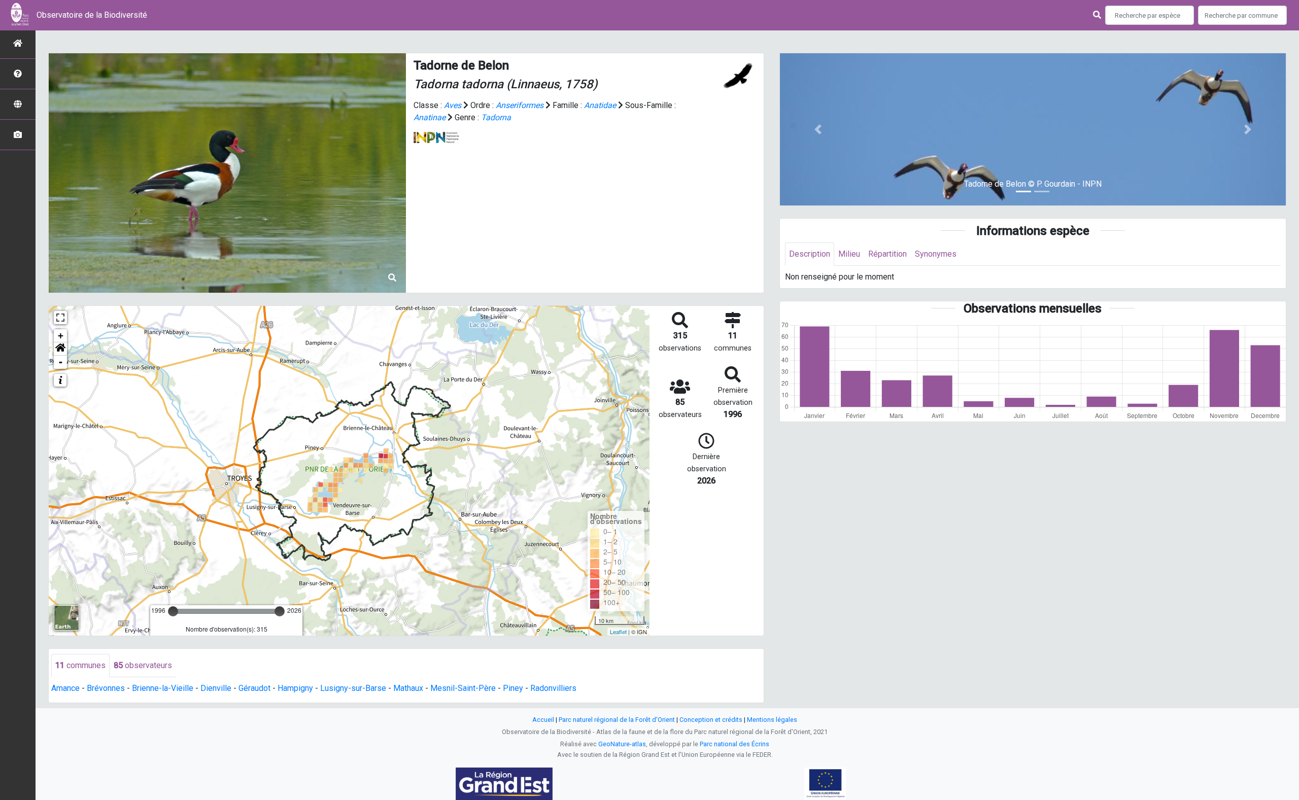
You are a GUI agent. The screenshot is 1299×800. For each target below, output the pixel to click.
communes (80, 665)
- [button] (60, 362)
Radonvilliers (553, 688)
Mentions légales (772, 719)
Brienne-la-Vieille (162, 688)
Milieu (849, 254)
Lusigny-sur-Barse (353, 688)
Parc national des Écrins (734, 744)
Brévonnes (106, 688)
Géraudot (254, 688)
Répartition (887, 254)
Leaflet (618, 632)
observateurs (143, 665)
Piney (513, 688)
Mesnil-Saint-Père (463, 688)
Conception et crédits (710, 719)
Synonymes (935, 254)
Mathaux (408, 688)
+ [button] (60, 335)
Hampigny (295, 688)
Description (809, 254)
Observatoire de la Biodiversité (92, 15)
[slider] (173, 611)
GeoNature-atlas (622, 744)
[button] (60, 349)
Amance (65, 688)
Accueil (543, 719)
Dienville (215, 688)
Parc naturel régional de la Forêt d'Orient (617, 719)
